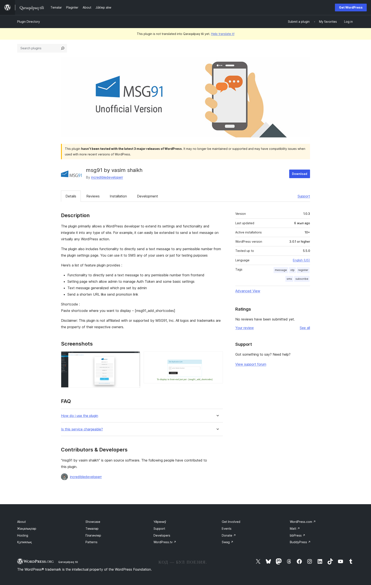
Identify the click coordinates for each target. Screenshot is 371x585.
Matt (295, 528)
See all (305, 328)
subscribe (301, 278)
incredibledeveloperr (107, 177)
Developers (162, 535)
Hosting (22, 535)
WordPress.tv (165, 542)
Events (226, 528)
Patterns (91, 542)
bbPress (297, 535)
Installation (118, 196)
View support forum (250, 364)
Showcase (92, 521)
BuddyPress (300, 542)
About (21, 521)
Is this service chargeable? (82, 429)
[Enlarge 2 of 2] (217, 357)
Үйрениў (160, 521)
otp (292, 270)
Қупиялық (24, 542)
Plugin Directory (28, 21)
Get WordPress (351, 7)
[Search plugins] (62, 48)
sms (289, 278)
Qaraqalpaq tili (68, 562)
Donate (229, 535)
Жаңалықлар (26, 528)
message (281, 270)
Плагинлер (93, 535)
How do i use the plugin (79, 416)
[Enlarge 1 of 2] (134, 357)
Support (304, 196)
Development (147, 196)
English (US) (301, 260)
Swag (227, 542)
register (303, 270)
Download (299, 174)
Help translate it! (222, 34)
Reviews (93, 196)
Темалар (92, 528)
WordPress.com (303, 521)
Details (70, 196)
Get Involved (231, 521)
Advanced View (247, 291)
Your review (244, 328)
